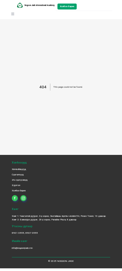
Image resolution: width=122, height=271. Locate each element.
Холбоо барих (67, 6)
